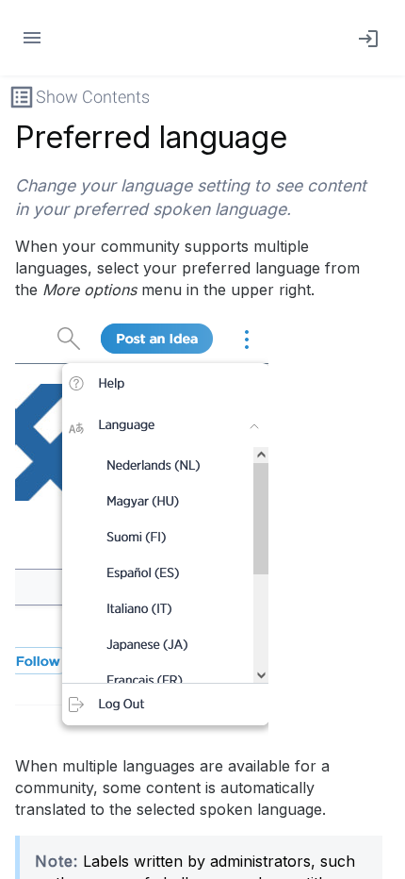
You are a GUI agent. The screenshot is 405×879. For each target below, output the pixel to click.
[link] (364, 37)
